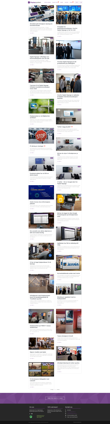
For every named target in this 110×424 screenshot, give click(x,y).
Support (66, 2)
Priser (61, 2)
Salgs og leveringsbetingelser (77, 422)
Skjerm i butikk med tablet (38, 352)
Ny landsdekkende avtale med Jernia (68, 273)
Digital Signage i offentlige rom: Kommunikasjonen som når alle (39, 57)
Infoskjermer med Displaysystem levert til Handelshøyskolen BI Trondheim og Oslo (40, 297)
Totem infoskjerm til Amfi (65, 336)
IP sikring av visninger (37, 146)
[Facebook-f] (29, 413)
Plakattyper (55, 2)
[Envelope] (31, 413)
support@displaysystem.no (72, 413)
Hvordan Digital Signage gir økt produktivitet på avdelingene (66, 62)
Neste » (58, 389)
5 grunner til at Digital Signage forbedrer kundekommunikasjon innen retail (40, 87)
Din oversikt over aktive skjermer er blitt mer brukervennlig (41, 231)
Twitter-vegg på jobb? (64, 127)
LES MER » (32, 33)
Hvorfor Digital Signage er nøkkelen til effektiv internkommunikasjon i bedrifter (68, 96)
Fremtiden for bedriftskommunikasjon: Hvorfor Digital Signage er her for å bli (67, 28)
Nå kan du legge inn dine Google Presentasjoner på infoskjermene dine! (67, 214)
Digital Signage (47, 2)
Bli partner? (70, 422)
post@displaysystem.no (71, 411)
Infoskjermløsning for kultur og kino (68, 363)
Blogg (71, 2)
